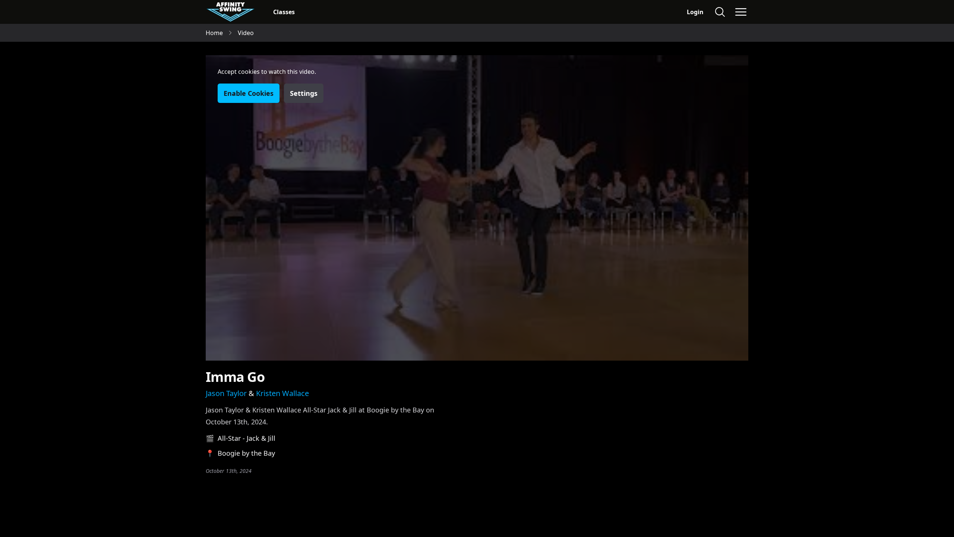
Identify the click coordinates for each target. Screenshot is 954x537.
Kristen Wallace (282, 393)
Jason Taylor (226, 393)
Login (695, 12)
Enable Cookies (249, 93)
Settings (304, 93)
